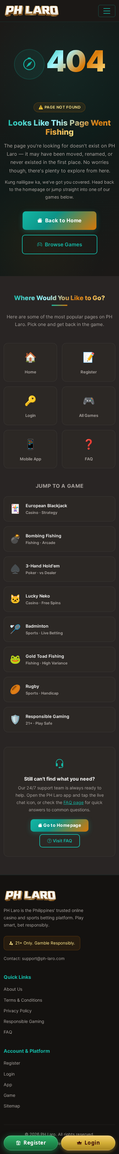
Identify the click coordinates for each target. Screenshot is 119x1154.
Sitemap (12, 1105)
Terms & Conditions (23, 1000)
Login (9, 1073)
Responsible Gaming (24, 1021)
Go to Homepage (62, 825)
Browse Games (63, 244)
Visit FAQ (62, 840)
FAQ (8, 1031)
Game (9, 1095)
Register (12, 1063)
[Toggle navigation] (106, 11)
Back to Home (63, 220)
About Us (13, 989)
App (8, 1084)
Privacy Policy (18, 1010)
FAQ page (73, 802)
